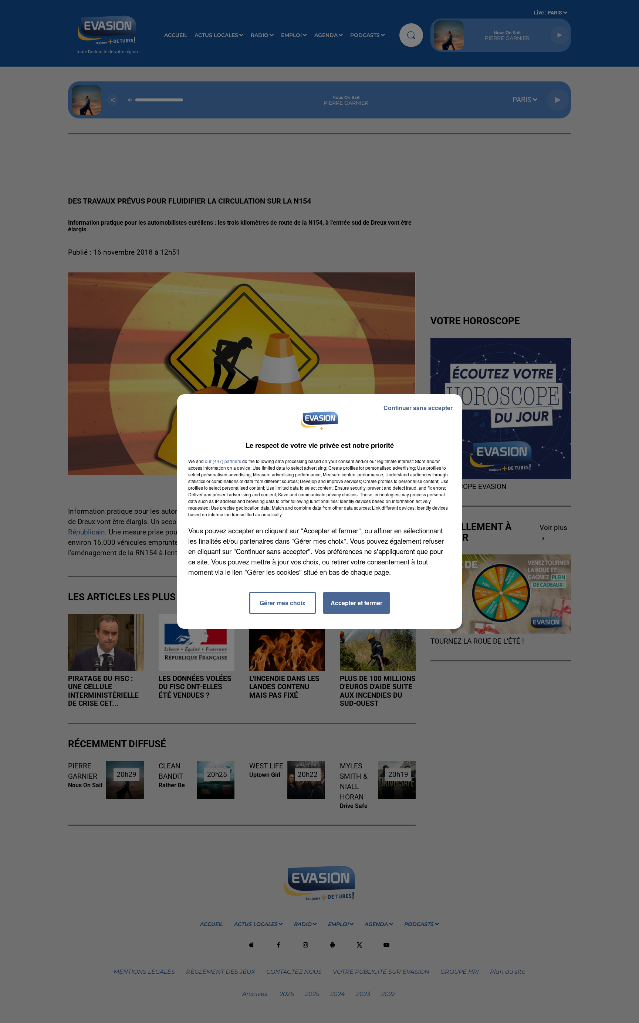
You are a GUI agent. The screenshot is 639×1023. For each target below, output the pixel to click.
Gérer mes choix (282, 602)
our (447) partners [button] (223, 461)
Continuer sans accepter (418, 407)
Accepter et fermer (356, 602)
